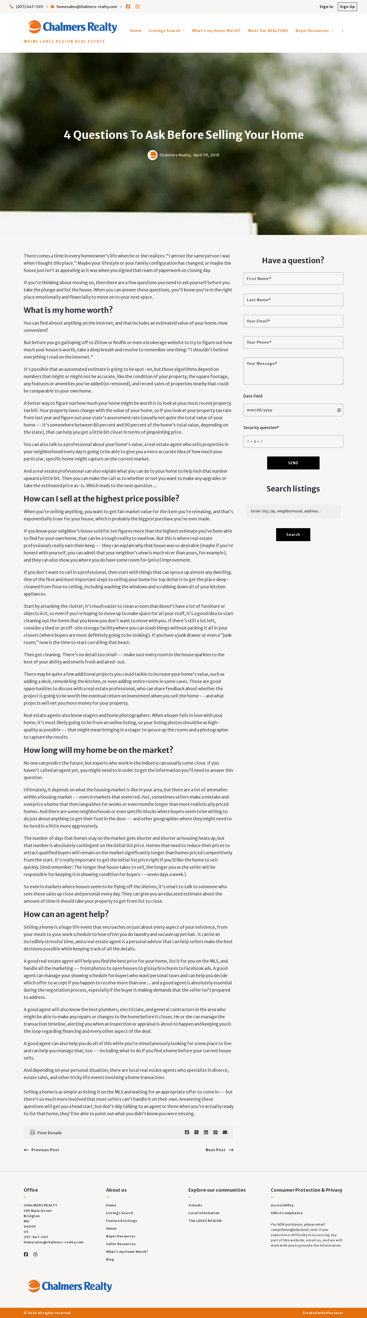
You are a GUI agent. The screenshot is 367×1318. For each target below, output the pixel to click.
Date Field (252, 396)
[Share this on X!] (196, 1132)
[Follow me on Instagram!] (137, 6)
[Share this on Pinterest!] (215, 1132)
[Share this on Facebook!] (187, 1132)
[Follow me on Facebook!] (128, 6)
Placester (334, 1313)
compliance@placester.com (294, 1230)
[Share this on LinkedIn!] (206, 1132)
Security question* (261, 427)
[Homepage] (72, 26)
